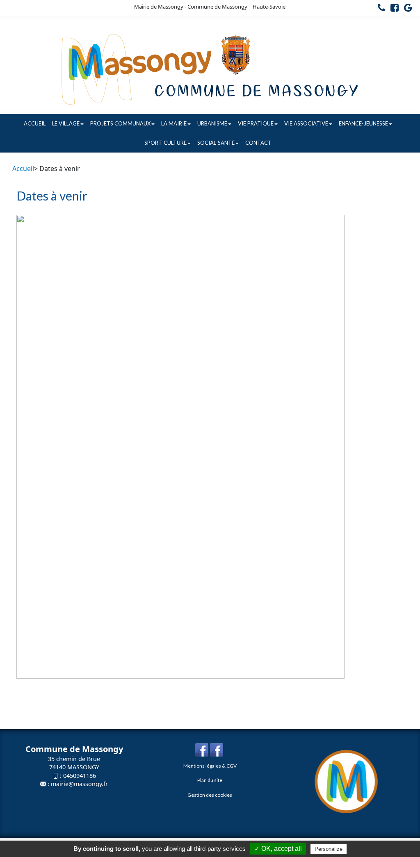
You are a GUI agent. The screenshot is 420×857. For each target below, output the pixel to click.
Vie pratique (256, 123)
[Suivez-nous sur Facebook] (392, 9)
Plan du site (209, 780)
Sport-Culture (165, 142)
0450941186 (79, 776)
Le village (66, 123)
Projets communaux (120, 123)
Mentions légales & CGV (210, 766)
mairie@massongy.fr (79, 784)
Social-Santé (216, 142)
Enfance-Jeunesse (363, 123)
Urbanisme (212, 123)
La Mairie (174, 123)
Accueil (35, 123)
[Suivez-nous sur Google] (406, 9)
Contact (258, 142)
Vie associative (306, 123)
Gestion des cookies (209, 795)
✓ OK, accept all (278, 848)
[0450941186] (379, 9)
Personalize (328, 849)
